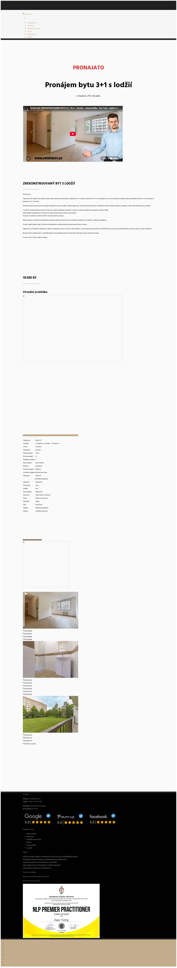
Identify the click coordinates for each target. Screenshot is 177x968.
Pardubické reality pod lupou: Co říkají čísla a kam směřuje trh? (44, 859)
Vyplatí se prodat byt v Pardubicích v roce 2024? (40, 862)
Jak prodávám (32, 834)
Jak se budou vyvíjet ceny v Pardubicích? (37, 868)
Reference (30, 836)
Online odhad (31, 845)
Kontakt (30, 37)
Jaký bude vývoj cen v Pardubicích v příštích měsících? (41, 865)
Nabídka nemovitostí (34, 28)
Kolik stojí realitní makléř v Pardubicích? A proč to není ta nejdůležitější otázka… (50, 856)
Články (29, 842)
